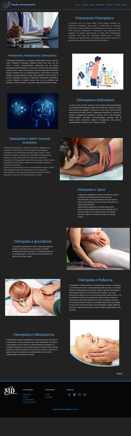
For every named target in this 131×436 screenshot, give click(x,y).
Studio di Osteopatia (23, 4)
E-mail (47, 394)
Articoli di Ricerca (29, 402)
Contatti (117, 5)
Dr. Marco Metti (28, 399)
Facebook (48, 397)
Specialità (109, 5)
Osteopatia (100, 5)
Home (77, 5)
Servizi (92, 5)
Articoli (124, 5)
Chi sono (84, 5)
